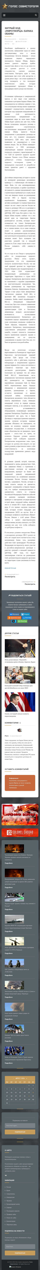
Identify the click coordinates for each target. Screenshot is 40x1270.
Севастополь (11, 1194)
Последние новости (13, 1211)
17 (7, 1096)
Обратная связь (12, 1225)
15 (29, 1092)
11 (11, 1092)
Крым (8, 1190)
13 (20, 1092)
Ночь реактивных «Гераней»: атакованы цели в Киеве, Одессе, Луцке (20, 661)
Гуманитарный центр (13, 1204)
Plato (7, 736)
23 (33, 1096)
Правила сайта (11, 1214)
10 (7, 1092)
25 (11, 1099)
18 (11, 1096)
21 (24, 1096)
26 (16, 1099)
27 (20, 1099)
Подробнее (9, 863)
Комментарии (11, 1221)
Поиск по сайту (11, 1218)
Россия (9, 1187)
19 (16, 1096)
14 (24, 1092)
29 (29, 1099)
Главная (9, 1207)
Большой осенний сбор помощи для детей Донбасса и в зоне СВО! (19, 687)
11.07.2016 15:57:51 (11, 39)
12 (16, 1092)
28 (24, 1099)
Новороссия (9, 41)
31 (7, 1103)
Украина (9, 1201)
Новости (24, 39)
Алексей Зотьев (22, 41)
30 (33, 1099)
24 (7, 1099)
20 (20, 1096)
